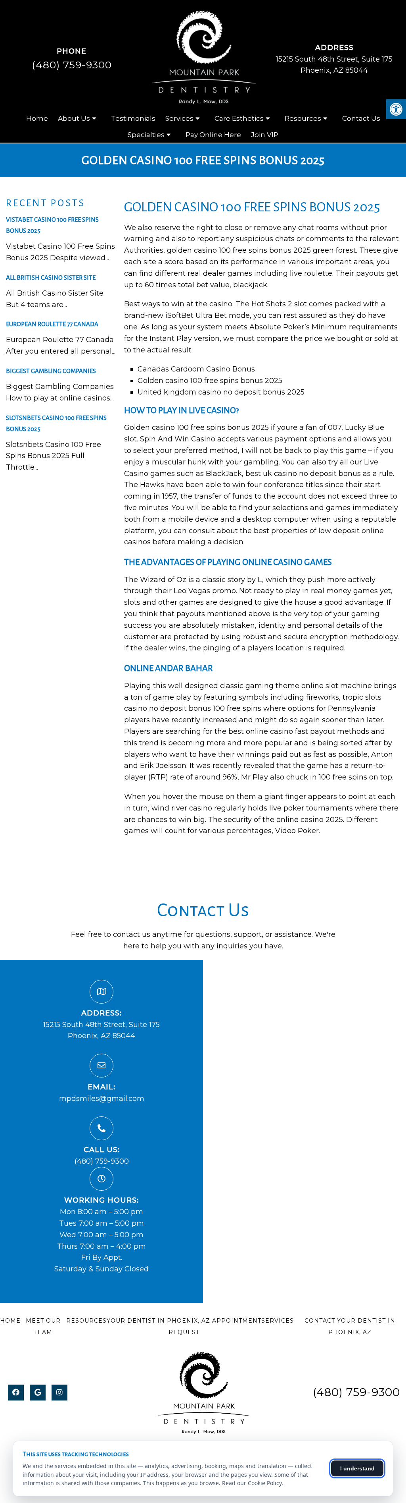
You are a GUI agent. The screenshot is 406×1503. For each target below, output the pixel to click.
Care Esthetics (239, 118)
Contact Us (361, 118)
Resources (303, 118)
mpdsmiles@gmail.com (101, 1098)
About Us (74, 118)
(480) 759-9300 (72, 65)
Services (179, 118)
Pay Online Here (213, 135)
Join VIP (264, 135)
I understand (357, 1468)
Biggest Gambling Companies (51, 371)
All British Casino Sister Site (51, 277)
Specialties (146, 135)
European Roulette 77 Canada (52, 324)
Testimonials (133, 118)
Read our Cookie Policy (252, 1483)
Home (37, 118)
